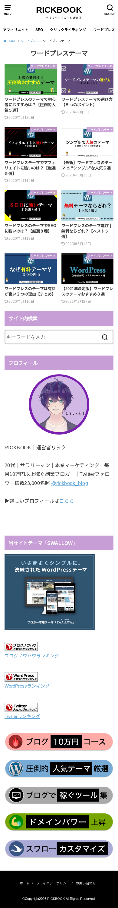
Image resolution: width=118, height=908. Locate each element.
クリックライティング (68, 30)
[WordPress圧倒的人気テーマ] (59, 769)
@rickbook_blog (69, 483)
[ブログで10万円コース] (59, 742)
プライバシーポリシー (53, 883)
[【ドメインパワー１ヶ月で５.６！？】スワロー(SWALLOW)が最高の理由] (59, 849)
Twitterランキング (22, 716)
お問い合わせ (86, 883)
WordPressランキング (27, 686)
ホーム (25, 883)
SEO (39, 30)
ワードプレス (104, 30)
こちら (66, 501)
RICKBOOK (59, 9)
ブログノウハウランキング (32, 655)
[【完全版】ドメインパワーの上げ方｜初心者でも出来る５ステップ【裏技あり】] (59, 822)
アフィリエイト (15, 30)
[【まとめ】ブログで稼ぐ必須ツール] (59, 795)
